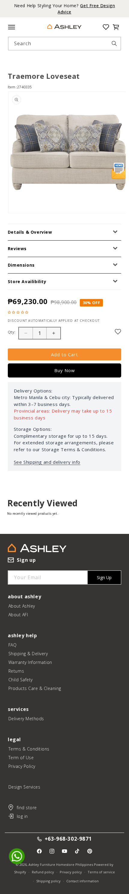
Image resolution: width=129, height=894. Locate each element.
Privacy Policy (21, 766)
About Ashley (21, 606)
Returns (16, 671)
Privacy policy (71, 872)
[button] (115, 27)
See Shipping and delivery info (47, 462)
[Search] (114, 43)
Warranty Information (30, 662)
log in (22, 816)
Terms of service (101, 872)
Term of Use (21, 757)
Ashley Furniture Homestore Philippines (60, 864)
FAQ (12, 645)
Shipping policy (48, 881)
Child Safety (20, 679)
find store (27, 807)
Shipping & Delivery (28, 653)
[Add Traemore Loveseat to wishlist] (118, 331)
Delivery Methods (26, 718)
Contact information (82, 881)
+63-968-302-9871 (68, 839)
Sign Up (104, 577)
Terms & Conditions (29, 749)
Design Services (24, 787)
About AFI (18, 614)
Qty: (12, 332)
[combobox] (64, 43)
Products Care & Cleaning (34, 688)
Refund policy (43, 872)
